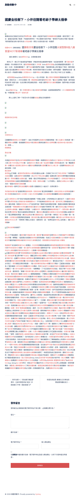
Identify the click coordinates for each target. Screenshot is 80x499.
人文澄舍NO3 (27, 72)
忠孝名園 (9, 321)
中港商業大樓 (42, 287)
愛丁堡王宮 (60, 215)
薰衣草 (37, 209)
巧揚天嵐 (69, 62)
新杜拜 (7, 238)
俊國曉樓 (44, 292)
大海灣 (32, 248)
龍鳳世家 (43, 140)
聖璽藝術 (13, 181)
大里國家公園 (37, 350)
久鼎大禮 (36, 331)
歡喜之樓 (14, 366)
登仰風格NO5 (30, 300)
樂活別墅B (41, 261)
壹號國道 (11, 77)
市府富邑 (8, 191)
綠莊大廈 (58, 297)
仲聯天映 (47, 350)
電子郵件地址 (16, 442)
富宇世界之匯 (60, 201)
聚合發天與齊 (26, 269)
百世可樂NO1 (56, 321)
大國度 (53, 238)
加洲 (56, 80)
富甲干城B (49, 345)
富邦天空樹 (50, 64)
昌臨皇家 (27, 313)
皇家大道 (14, 165)
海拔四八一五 (28, 250)
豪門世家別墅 (57, 334)
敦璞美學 (13, 160)
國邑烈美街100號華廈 (40, 305)
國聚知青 (66, 313)
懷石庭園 (22, 186)
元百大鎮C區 (23, 311)
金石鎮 (53, 253)
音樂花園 (22, 368)
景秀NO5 (24, 57)
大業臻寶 (56, 163)
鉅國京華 (13, 368)
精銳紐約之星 (69, 165)
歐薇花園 (39, 90)
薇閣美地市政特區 (22, 277)
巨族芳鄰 (42, 358)
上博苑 (50, 77)
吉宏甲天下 (37, 339)
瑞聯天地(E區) (54, 368)
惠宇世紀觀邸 (60, 274)
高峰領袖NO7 (31, 334)
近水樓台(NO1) (65, 181)
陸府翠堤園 (71, 321)
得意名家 (62, 207)
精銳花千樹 (37, 279)
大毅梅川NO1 (25, 329)
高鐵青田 (67, 266)
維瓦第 (37, 342)
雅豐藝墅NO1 (31, 201)
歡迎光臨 (48, 160)
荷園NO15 (8, 48)
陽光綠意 (52, 300)
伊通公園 (50, 311)
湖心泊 (7, 235)
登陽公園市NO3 (22, 165)
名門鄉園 (17, 321)
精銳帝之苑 (37, 318)
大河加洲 (27, 41)
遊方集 (10, 329)
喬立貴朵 (42, 176)
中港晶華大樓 (30, 235)
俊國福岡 (47, 235)
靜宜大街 (30, 266)
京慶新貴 (59, 176)
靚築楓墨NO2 (57, 271)
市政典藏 (49, 358)
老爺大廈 (20, 305)
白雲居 (63, 303)
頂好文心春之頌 (52, 165)
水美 (47, 347)
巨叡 (17, 350)
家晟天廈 (14, 191)
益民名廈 (8, 271)
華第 (14, 263)
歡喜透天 (50, 366)
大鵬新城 (14, 282)
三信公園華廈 (47, 194)
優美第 (39, 235)
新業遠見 (31, 207)
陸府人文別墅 (22, 194)
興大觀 (29, 186)
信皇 (31, 67)
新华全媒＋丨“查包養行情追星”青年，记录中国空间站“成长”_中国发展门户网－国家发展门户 (22, 382)
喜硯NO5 (57, 256)
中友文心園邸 (9, 250)
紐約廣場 (48, 282)
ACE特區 (46, 363)
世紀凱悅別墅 (70, 261)
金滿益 (37, 98)
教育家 (52, 269)
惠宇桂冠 (71, 274)
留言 (13, 415)
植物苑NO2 (10, 342)
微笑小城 (48, 284)
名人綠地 (19, 363)
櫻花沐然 (11, 337)
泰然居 (7, 173)
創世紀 (55, 305)
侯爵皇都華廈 (47, 217)
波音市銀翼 (23, 160)
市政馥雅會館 (51, 36)
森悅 (22, 235)
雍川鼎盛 (71, 337)
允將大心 (52, 279)
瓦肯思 (50, 303)
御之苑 (63, 358)
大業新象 (52, 287)
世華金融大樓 (34, 355)
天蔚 (8, 179)
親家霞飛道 (55, 209)
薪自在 (40, 212)
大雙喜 (51, 337)
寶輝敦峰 (19, 240)
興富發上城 (22, 334)
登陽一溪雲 (32, 181)
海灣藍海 (40, 256)
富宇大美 (47, 266)
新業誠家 (25, 342)
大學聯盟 (70, 207)
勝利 (23, 209)
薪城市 (71, 366)
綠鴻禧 (70, 324)
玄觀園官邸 (38, 215)
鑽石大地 (45, 326)
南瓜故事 (11, 227)
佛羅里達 (67, 300)
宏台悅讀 (60, 212)
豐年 (15, 279)
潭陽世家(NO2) (30, 326)
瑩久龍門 (27, 248)
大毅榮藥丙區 (37, 263)
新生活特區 (62, 173)
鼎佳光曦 (8, 153)
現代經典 (11, 256)
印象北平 (17, 93)
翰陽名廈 (40, 334)
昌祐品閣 (27, 215)
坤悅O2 (39, 72)
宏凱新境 (55, 248)
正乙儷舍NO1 (59, 160)
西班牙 (52, 263)
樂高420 (56, 235)
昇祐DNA (23, 297)
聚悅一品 (27, 331)
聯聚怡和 (15, 303)
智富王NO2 (22, 245)
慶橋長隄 (16, 352)
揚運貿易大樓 (49, 201)
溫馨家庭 (36, 142)
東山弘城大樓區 (42, 253)
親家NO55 (32, 163)
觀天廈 (32, 165)
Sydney (38, 494)
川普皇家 (68, 305)
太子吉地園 (50, 179)
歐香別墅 (67, 277)
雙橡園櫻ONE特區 (19, 207)
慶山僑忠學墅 (48, 258)
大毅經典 (69, 339)
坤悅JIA (34, 295)
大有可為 (17, 269)
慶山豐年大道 (36, 271)
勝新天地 (29, 47)
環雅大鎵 (11, 142)
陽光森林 (8, 171)
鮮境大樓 (47, 80)
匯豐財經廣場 (14, 253)
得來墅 (35, 277)
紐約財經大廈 (11, 295)
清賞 (64, 350)
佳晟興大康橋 (11, 209)
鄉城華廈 (34, 80)
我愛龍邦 (8, 245)
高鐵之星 (39, 321)
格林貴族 (50, 360)
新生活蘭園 (54, 308)
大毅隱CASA (26, 274)
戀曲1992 (12, 90)
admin (9, 25)
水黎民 (55, 258)
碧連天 (17, 184)
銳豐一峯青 (15, 308)
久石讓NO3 (61, 140)
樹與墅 (57, 366)
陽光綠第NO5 (52, 212)
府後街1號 (57, 266)
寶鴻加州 (28, 142)
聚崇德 (13, 179)
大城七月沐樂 (33, 194)
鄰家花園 (14, 261)
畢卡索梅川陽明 (16, 345)
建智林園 (67, 329)
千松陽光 (68, 269)
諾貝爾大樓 (65, 308)
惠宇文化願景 (51, 82)
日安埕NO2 (9, 135)
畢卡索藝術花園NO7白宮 (24, 360)
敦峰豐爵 (20, 261)
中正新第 (35, 245)
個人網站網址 (46, 442)
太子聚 (55, 292)
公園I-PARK (12, 163)
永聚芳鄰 (13, 201)
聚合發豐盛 (21, 258)
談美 (48, 274)
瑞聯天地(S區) (62, 258)
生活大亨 (27, 305)
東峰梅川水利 (17, 140)
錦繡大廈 (58, 253)
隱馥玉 (68, 279)
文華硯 (66, 160)
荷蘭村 (65, 271)
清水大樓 (30, 173)
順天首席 (72, 292)
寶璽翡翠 (57, 360)
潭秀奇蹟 (65, 209)
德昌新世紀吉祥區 (11, 117)
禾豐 (57, 220)
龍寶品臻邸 (42, 366)
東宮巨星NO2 (24, 204)
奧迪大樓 (45, 263)
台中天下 (36, 176)
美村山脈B (68, 256)
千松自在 (26, 256)
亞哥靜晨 (20, 347)
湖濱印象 (17, 313)
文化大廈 (17, 284)
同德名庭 (20, 250)
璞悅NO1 (60, 305)
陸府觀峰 (28, 64)
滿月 (34, 261)
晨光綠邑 (34, 217)
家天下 (46, 324)
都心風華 (8, 324)
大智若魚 (28, 261)
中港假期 (39, 250)
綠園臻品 (8, 148)
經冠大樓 (31, 321)
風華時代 (20, 176)
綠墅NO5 (48, 261)
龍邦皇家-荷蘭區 (59, 240)
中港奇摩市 (28, 271)
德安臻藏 (24, 253)
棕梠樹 (48, 290)
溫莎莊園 (32, 253)
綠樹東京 (16, 274)
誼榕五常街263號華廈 (62, 191)
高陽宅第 (20, 326)
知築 (34, 316)
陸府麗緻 (31, 366)
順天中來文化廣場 (30, 240)
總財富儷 (36, 313)
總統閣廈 (66, 253)
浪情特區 (14, 212)
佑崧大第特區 (45, 342)
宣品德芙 (47, 163)
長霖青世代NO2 (27, 77)
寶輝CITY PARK (52, 313)
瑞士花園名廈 (26, 358)
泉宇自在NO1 (42, 297)
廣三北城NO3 (59, 311)
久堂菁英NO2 (12, 199)
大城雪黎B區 (63, 47)
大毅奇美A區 (60, 142)
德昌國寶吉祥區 (47, 240)
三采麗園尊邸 (68, 90)
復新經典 (29, 191)
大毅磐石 (22, 179)
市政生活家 (53, 363)
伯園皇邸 (61, 194)
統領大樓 (8, 284)
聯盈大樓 (66, 355)
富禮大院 (62, 295)
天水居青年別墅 (30, 347)
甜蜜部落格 (66, 284)
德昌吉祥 (9, 313)
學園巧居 (9, 258)
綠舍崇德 (33, 238)
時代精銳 (72, 311)
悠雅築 (22, 184)
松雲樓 (43, 165)
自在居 (57, 345)
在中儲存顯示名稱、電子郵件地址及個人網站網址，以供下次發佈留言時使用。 (39, 456)
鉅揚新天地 (57, 326)
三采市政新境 (19, 266)
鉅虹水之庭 (26, 287)
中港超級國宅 (28, 292)
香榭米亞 (46, 329)
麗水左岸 (62, 238)
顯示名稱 (14, 432)
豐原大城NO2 (16, 355)
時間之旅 (22, 352)
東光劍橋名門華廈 (23, 70)
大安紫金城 (13, 217)
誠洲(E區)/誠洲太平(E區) (24, 324)
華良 (47, 142)
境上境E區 (52, 318)
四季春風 (9, 186)
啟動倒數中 (11, 4)
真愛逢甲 (33, 160)
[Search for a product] (70, 5)
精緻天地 (65, 248)
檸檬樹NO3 (21, 366)
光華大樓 (42, 308)
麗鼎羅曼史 (16, 287)
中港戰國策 (56, 77)
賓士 (46, 271)
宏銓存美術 (37, 191)
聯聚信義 (28, 36)
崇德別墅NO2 (28, 90)
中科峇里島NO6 (13, 248)
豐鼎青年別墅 (63, 245)
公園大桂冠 (46, 277)
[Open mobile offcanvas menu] (74, 5)
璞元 (41, 266)
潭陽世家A (22, 201)
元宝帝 (65, 337)
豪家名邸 (25, 93)
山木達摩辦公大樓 (28, 282)
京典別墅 (65, 179)
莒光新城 (8, 326)
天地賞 (39, 64)
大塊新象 (34, 311)
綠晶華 (12, 279)
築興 (61, 256)
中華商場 (59, 300)
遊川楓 (40, 163)
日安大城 (69, 352)
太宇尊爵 (49, 256)
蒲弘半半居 (20, 163)
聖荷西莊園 (23, 173)
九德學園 (52, 142)
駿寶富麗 (23, 308)
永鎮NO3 (38, 337)
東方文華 (38, 207)
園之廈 (20, 303)
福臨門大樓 (66, 235)
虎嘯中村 (67, 297)
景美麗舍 (28, 318)
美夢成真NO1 (59, 282)
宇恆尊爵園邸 (9, 277)
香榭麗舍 (38, 248)
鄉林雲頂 (64, 324)
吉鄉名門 (63, 360)
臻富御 (43, 282)
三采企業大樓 (48, 316)
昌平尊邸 (56, 350)
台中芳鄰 (70, 326)
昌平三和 (56, 355)
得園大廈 (20, 300)
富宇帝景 (33, 363)
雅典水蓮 (41, 181)
